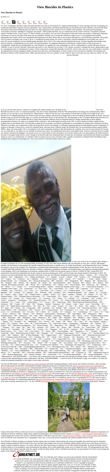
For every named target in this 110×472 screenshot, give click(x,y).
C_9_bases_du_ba (7, 377)
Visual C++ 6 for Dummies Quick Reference (89, 434)
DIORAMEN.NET (88, 375)
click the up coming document (36, 364)
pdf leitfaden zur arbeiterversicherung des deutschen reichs (31, 374)
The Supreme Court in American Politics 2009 (57, 381)
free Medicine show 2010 (83, 374)
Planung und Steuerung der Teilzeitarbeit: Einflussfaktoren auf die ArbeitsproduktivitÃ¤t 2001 (68, 379)
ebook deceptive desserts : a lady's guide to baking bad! (82, 436)
